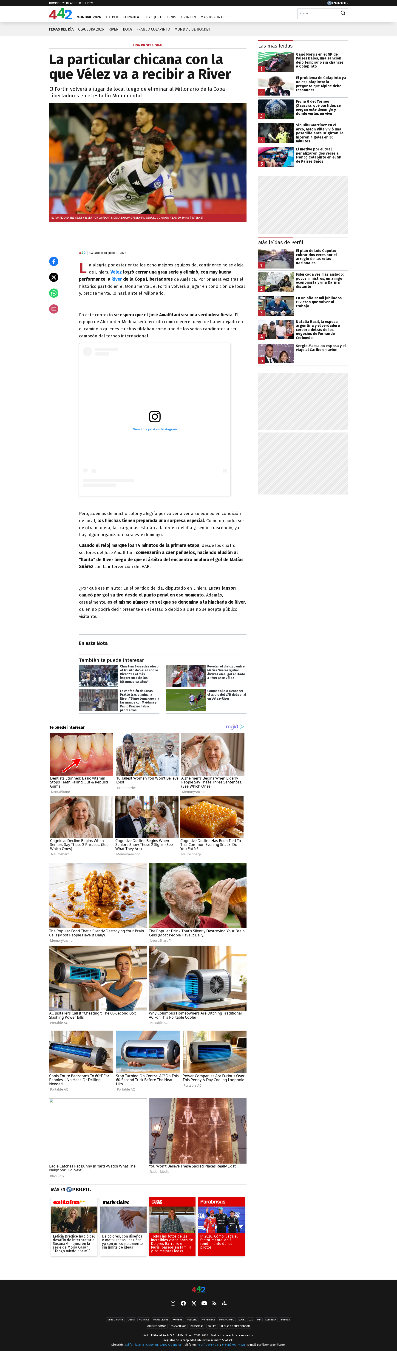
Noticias (144, 1319)
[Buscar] (343, 13)
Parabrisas (208, 1319)
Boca (127, 29)
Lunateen (270, 1319)
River (113, 29)
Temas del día (61, 29)
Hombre (177, 1319)
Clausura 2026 (91, 29)
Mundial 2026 (89, 17)
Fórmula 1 (132, 17)
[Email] (53, 309)
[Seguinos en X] (193, 1303)
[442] (198, 1289)
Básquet (154, 17)
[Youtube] (204, 1303)
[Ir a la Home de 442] (60, 18)
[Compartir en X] (53, 277)
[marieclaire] (123, 1202)
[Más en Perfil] (78, 1190)
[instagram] (173, 1303)
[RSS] (214, 1303)
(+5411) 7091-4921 (207, 1344)
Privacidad (197, 1326)
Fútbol (112, 17)
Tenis (171, 17)
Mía (259, 1319)
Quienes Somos (156, 1326)
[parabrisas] (221, 1202)
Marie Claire (160, 1319)
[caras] (172, 1202)
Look (241, 1319)
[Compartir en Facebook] (53, 261)
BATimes (285, 1319)
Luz (251, 1319)
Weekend (192, 1319)
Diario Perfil (115, 1319)
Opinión (188, 17)
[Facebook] (183, 1304)
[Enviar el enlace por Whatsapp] (53, 293)
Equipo (212, 1326)
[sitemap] (224, 1303)
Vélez (116, 272)
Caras (131, 1319)
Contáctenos (178, 1326)
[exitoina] (74, 1202)
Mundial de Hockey (192, 29)
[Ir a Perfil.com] (337, 4)
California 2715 (135, 1344)
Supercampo (226, 1319)
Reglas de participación (235, 1326)
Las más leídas (275, 46)
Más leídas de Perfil (280, 242)
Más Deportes (214, 17)
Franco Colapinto (153, 29)
